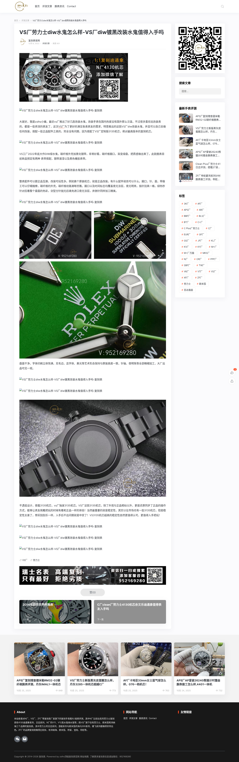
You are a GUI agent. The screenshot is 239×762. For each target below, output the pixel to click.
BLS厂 (202, 216)
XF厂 (186, 277)
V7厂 (200, 271)
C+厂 (200, 222)
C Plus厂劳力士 (192, 228)
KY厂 (200, 246)
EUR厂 (187, 234)
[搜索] (222, 6)
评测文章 (47, 6)
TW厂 (202, 265)
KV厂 (186, 246)
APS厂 (187, 209)
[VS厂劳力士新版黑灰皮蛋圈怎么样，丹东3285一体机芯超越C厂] (200, 130)
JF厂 (200, 240)
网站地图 (84, 756)
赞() (93, 592)
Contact (71, 6)
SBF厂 (187, 265)
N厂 (186, 259)
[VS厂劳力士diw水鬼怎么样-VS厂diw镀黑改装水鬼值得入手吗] (60, 110)
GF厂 (201, 234)
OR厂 (199, 259)
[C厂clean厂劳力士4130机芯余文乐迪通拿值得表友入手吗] (130, 612)
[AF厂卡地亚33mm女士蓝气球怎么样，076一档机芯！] (200, 141)
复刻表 (42, 756)
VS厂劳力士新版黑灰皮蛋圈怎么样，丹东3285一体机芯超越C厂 (92, 682)
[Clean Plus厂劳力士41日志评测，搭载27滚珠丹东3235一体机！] (200, 165)
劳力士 (36, 560)
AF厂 (200, 203)
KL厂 (213, 240)
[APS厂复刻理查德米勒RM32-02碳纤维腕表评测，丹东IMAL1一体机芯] (200, 118)
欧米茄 (202, 283)
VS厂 (61, 126)
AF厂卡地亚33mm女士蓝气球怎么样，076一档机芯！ (144, 682)
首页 (37, 6)
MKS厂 (206, 253)
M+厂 (214, 246)
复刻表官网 (34, 40)
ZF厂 (199, 277)
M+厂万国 (189, 253)
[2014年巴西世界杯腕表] (55, 612)
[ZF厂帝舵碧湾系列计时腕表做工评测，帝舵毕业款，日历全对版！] (200, 177)
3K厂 (186, 203)
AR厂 (201, 209)
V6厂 (186, 271)
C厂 (210, 228)
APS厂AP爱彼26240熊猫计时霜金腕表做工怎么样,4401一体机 (198, 682)
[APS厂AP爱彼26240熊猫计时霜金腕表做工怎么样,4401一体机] (200, 153)
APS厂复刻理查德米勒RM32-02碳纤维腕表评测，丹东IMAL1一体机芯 (39, 682)
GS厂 (186, 240)
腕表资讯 (59, 6)
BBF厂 (187, 216)
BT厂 (186, 222)
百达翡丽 (188, 289)
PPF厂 (213, 259)
